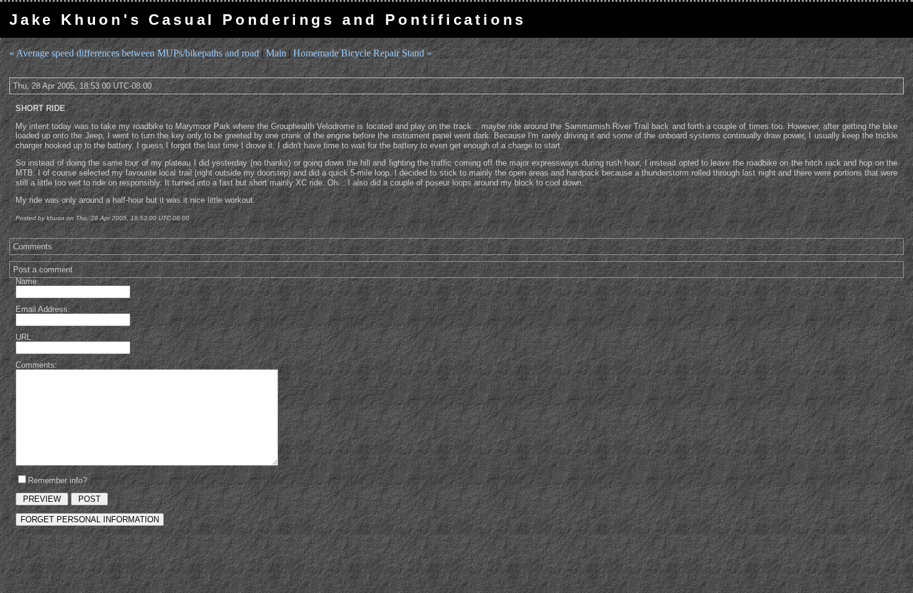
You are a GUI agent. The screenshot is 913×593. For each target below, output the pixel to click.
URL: (25, 337)
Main (276, 53)
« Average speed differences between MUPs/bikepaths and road (134, 53)
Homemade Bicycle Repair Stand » (362, 53)
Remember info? (57, 480)
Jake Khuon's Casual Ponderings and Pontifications (267, 19)
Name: (27, 281)
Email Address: (43, 309)
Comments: (36, 365)
